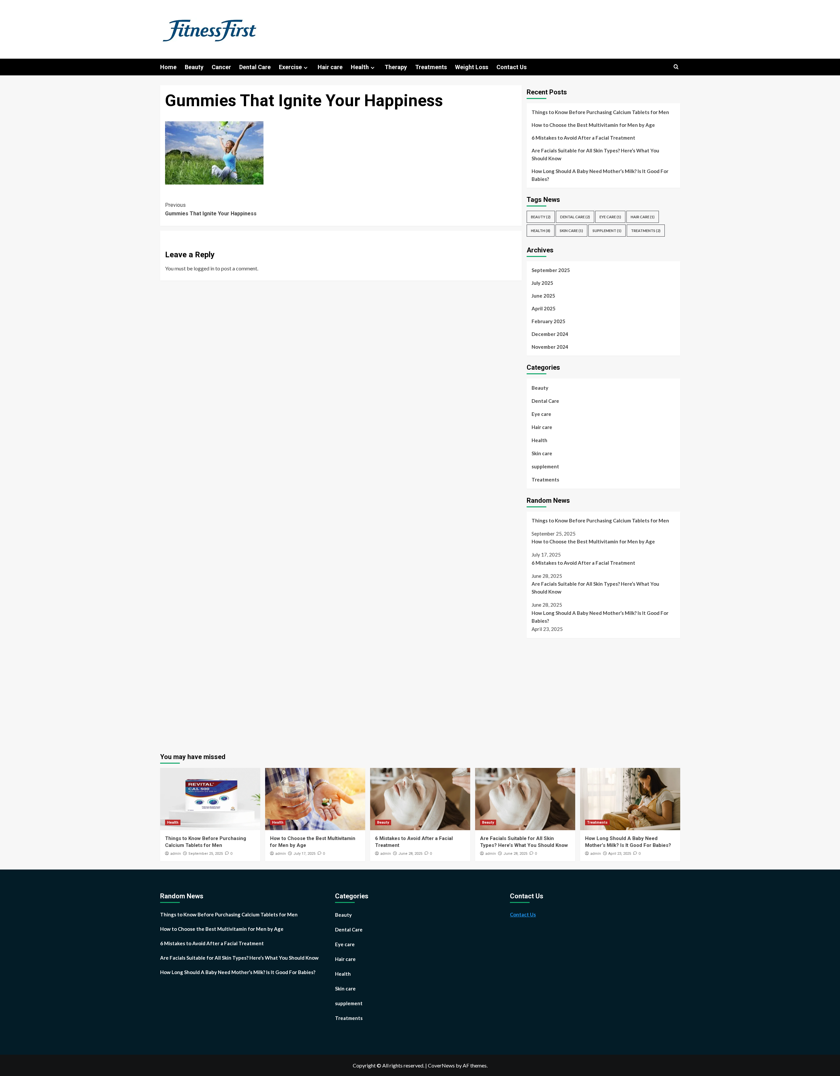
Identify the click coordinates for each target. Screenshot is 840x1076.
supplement (607, 230)
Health (360, 67)
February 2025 (548, 321)
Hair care (330, 67)
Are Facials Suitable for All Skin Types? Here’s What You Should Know (595, 154)
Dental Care (255, 67)
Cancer (221, 67)
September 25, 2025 (205, 853)
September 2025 (551, 270)
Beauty (194, 67)
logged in (204, 268)
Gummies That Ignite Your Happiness (211, 209)
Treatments (431, 67)
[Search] (676, 67)
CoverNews (441, 1065)
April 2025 (544, 308)
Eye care (610, 217)
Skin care (571, 230)
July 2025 (542, 283)
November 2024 (550, 347)
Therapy (396, 67)
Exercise (290, 67)
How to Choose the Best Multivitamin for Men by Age (593, 125)
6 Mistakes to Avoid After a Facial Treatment (583, 138)
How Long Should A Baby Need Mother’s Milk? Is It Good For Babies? (600, 175)
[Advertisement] (582, 692)
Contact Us (511, 67)
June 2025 (543, 296)
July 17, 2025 (304, 853)
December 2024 (550, 334)
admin (175, 853)
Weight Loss (471, 67)
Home (168, 67)
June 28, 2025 (410, 853)
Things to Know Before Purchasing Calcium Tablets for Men (600, 112)
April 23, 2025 (619, 853)
